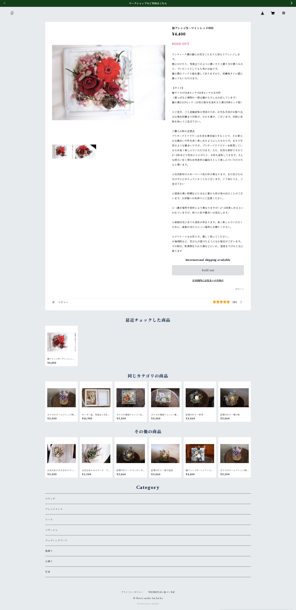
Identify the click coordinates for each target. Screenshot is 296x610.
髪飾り (49, 550)
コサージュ (51, 530)
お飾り (49, 561)
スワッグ (50, 498)
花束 (47, 571)
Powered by (144, 603)
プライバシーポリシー (132, 592)
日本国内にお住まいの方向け (208, 280)
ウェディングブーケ (56, 540)
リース (49, 519)
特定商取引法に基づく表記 (162, 592)
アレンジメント (54, 509)
